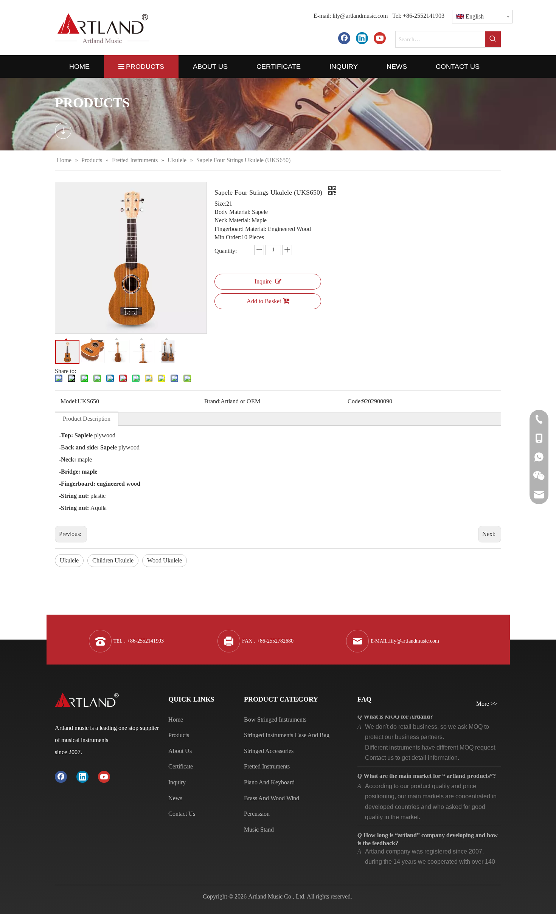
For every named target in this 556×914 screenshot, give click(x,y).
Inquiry (177, 782)
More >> (486, 704)
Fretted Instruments (267, 766)
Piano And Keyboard (269, 782)
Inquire (263, 281)
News (175, 798)
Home (175, 719)
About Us (180, 751)
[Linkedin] (362, 38)
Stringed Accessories (269, 751)
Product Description (86, 418)
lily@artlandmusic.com (360, 15)
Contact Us (181, 813)
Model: (69, 401)
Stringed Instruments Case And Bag (286, 735)
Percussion (257, 813)
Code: (355, 401)
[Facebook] (344, 38)
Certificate (180, 766)
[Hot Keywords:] (493, 39)
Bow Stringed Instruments (275, 719)
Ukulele (69, 560)
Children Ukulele (113, 560)
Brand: (212, 401)
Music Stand (259, 829)
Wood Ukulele (164, 560)
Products (178, 735)
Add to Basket (264, 301)
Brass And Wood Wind (271, 798)
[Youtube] (380, 38)
